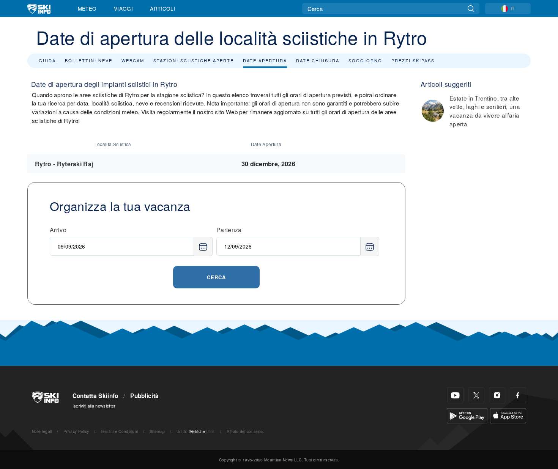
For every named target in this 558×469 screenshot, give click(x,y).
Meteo (87, 8)
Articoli (162, 8)
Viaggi (123, 8)
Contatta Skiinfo (95, 396)
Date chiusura (317, 60)
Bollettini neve (88, 60)
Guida (47, 60)
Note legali (42, 431)
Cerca (216, 277)
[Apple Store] (508, 415)
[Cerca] (470, 8)
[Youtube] (455, 395)
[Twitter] (476, 395)
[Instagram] (497, 395)
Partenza (229, 229)
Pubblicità (144, 396)
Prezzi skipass (413, 60)
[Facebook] (518, 395)
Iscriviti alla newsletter (94, 406)
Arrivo (58, 229)
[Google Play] (467, 415)
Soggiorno (365, 60)
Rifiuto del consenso (246, 431)
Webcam (132, 60)
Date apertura (265, 60)
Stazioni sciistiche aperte (193, 60)
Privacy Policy (76, 431)
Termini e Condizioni (119, 431)
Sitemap (157, 431)
